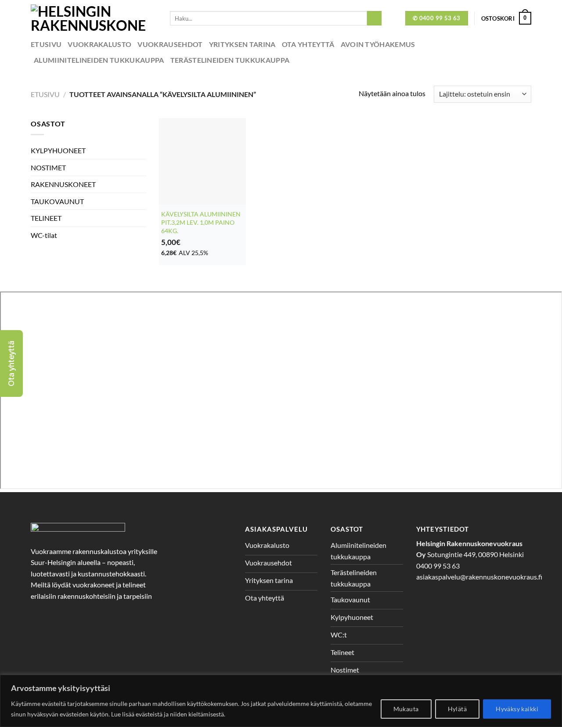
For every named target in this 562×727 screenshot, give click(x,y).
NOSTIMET (48, 167)
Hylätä (457, 709)
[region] (281, 701)
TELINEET (46, 218)
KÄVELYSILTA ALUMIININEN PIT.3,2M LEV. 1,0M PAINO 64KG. (201, 222)
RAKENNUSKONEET (63, 184)
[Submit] (374, 18)
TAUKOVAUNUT (57, 201)
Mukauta (406, 709)
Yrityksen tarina (242, 44)
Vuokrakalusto (99, 44)
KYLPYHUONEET (58, 150)
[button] (11, 363)
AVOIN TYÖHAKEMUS (378, 44)
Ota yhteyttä (308, 44)
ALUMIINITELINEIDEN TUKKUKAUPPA (99, 60)
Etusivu (46, 44)
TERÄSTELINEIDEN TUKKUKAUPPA (230, 60)
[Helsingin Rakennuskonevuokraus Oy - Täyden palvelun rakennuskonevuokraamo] (94, 18)
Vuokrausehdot (169, 44)
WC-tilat (44, 235)
